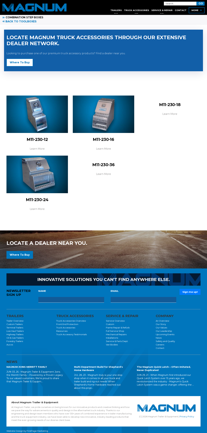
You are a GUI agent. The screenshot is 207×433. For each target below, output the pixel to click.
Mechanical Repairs (116, 334)
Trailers (116, 10)
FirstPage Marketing (37, 431)
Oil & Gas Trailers (14, 337)
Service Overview (115, 320)
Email (115, 290)
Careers (160, 344)
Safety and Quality (165, 341)
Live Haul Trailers (15, 331)
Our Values (161, 327)
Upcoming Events (165, 334)
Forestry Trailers (14, 341)
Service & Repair (162, 10)
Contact (160, 348)
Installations (112, 337)
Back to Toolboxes (21, 21)
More (194, 10)
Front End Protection (67, 324)
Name (42, 290)
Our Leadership (164, 331)
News (159, 337)
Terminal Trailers (14, 327)
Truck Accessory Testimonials (71, 334)
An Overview (162, 320)
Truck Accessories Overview (71, 320)
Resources (61, 331)
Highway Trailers (14, 334)
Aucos (9, 344)
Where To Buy (20, 62)
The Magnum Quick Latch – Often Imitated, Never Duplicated (164, 368)
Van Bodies (112, 344)
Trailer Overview (14, 320)
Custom (110, 324)
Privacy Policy (187, 416)
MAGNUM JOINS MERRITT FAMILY (26, 366)
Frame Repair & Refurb (118, 327)
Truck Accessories (65, 327)
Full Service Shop (115, 331)
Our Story (161, 324)
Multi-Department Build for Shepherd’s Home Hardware (98, 368)
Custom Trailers (14, 324)
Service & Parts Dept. (117, 341)
